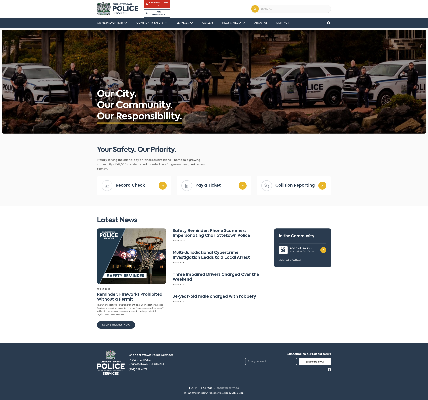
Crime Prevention (110, 23)
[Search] (255, 9)
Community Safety (149, 23)
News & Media (231, 23)
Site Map (206, 388)
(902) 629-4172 (138, 369)
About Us (260, 23)
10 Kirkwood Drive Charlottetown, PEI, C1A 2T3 (146, 362)
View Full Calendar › (290, 260)
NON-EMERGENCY (158, 13)
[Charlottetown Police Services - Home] (117, 9)
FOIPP (193, 388)
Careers (207, 23)
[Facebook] (328, 22)
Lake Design (238, 393)
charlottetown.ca (228, 388)
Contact (282, 23)
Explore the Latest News (116, 325)
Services (183, 23)
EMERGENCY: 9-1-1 (158, 4)
